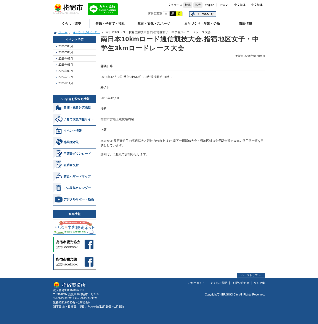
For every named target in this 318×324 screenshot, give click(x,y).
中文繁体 (257, 4)
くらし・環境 (71, 23)
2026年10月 (65, 77)
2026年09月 (65, 71)
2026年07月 (65, 58)
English (209, 4)
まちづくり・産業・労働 (202, 23)
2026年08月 (65, 64)
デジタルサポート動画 (79, 199)
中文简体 (240, 4)
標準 (188, 4)
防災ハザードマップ (77, 176)
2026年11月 (65, 83)
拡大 (198, 4)
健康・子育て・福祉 (110, 23)
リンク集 (259, 282)
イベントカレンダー (86, 32)
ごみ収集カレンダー (77, 188)
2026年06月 (65, 52)
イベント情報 (73, 130)
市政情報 (245, 23)
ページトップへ (251, 275)
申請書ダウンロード (77, 153)
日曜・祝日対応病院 (77, 107)
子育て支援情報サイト (79, 119)
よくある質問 (218, 282)
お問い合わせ (241, 282)
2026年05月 (65, 46)
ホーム (62, 32)
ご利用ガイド (196, 282)
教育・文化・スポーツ (154, 23)
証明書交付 (71, 165)
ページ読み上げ (205, 14)
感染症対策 (71, 142)
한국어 (224, 4)
